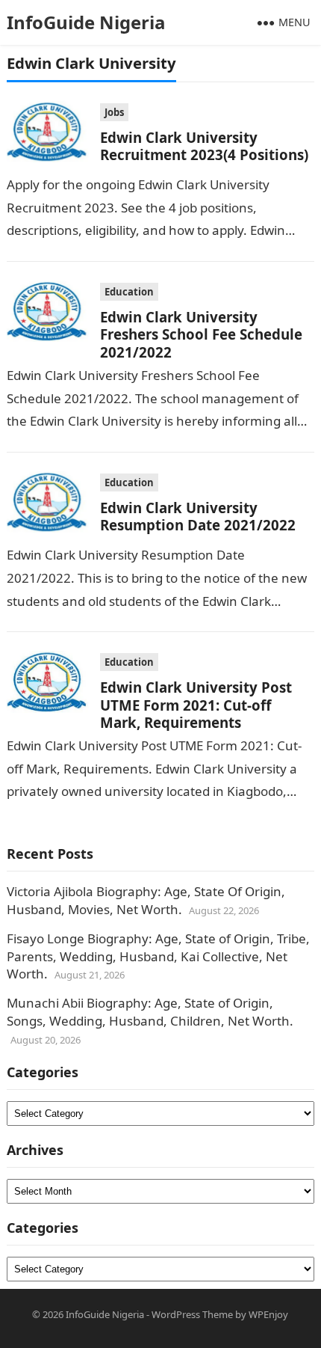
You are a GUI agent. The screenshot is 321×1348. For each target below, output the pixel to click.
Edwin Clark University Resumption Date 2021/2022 (198, 516)
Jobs (114, 112)
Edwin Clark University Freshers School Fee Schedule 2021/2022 (201, 334)
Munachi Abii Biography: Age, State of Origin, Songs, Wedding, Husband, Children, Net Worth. (150, 1011)
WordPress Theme (192, 1314)
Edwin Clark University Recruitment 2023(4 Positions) (204, 146)
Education (129, 291)
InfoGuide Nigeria (86, 22)
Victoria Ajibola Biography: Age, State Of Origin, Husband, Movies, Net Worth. (146, 900)
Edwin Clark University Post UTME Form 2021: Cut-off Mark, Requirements (196, 705)
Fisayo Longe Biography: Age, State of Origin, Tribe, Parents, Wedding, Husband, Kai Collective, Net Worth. (158, 956)
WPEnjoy (268, 1314)
